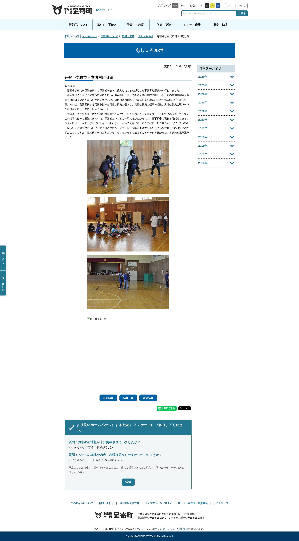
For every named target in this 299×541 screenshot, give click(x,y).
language (242, 6)
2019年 (202, 137)
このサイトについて (82, 503)
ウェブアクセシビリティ (158, 503)
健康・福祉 (164, 24)
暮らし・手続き (107, 24)
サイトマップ (220, 503)
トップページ (89, 36)
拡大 (183, 6)
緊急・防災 (221, 24)
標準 (175, 6)
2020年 (202, 128)
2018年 (202, 145)
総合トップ (106, 9)
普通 (90, 447)
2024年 (202, 94)
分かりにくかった (115, 460)
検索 (243, 13)
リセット (230, 6)
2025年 (202, 85)
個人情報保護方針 (129, 503)
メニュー (3, 260)
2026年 (202, 76)
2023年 (202, 102)
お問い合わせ (106, 503)
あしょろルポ (145, 36)
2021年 (202, 119)
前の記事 (108, 398)
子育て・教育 (135, 24)
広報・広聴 (128, 36)
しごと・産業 (192, 24)
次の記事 (148, 398)
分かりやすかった (82, 460)
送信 (128, 482)
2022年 (202, 111)
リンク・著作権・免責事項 (193, 503)
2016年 (202, 163)
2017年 (202, 154)
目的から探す (3, 285)
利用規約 (183, 529)
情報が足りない (106, 447)
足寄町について (78, 24)
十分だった (78, 447)
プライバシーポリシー (166, 529)
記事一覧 (128, 398)
